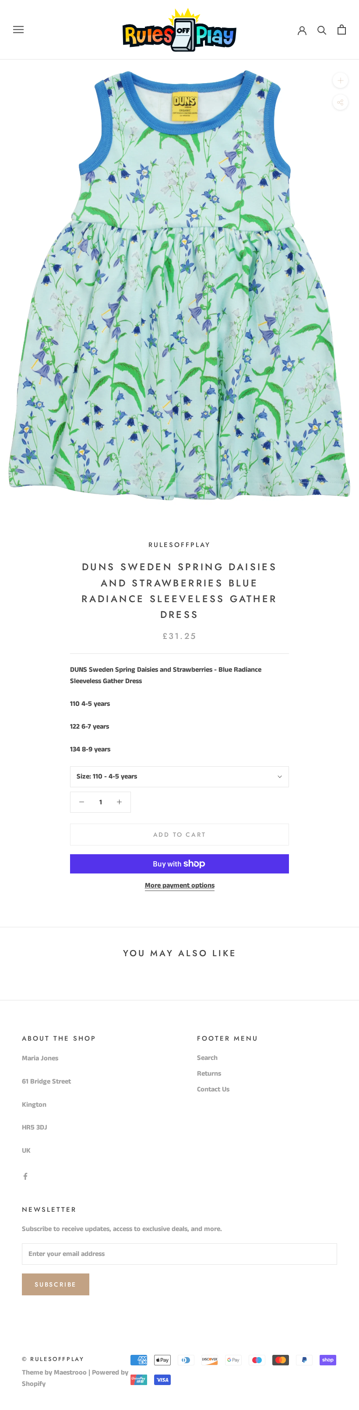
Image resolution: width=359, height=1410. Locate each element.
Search (207, 1058)
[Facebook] (25, 1176)
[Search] (322, 29)
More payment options (180, 885)
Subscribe (56, 1284)
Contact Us (213, 1089)
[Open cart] (342, 30)
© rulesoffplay (53, 1359)
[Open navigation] (18, 29)
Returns (209, 1074)
